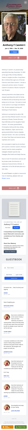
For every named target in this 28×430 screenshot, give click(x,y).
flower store (6, 178)
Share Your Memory (10, 251)
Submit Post (14, 278)
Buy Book (16, 227)
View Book (7, 227)
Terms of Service (18, 423)
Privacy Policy (10, 423)
